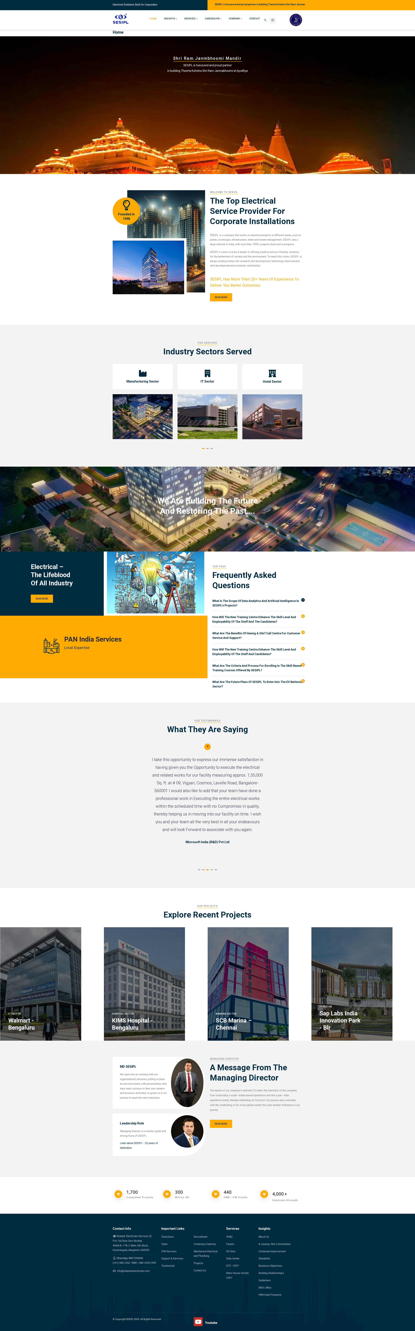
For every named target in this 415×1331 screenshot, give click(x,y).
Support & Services (172, 1258)
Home (153, 18)
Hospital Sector (123, 1013)
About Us (264, 1236)
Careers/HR (212, 18)
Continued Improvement (272, 1251)
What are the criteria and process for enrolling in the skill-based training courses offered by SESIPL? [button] (257, 668)
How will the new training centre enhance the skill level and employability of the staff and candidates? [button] (254, 652)
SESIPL (129, 1319)
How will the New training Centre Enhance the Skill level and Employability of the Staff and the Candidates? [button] (254, 619)
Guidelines (265, 1280)
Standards (264, 1258)
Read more (221, 297)
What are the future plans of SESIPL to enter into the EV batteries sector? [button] (257, 684)
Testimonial (167, 1265)
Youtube (211, 1323)
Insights (169, 18)
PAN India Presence (270, 1294)
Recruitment (200, 1236)
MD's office (265, 1287)
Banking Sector (226, 1013)
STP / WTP (232, 1265)
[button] (203, 448)
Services (190, 18)
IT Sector (14, 1013)
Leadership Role (132, 1123)
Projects (198, 1263)
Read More (123, 93)
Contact (254, 18)
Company (234, 18)
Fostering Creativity (205, 1244)
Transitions (167, 1236)
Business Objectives (270, 1265)
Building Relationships (271, 1273)
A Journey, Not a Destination (274, 1244)
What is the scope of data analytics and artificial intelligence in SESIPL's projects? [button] (255, 603)
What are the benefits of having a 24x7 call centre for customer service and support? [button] (256, 635)
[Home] (121, 18)
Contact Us (200, 1270)
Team (164, 1244)
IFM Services (169, 1251)
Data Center (232, 1258)
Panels (230, 1244)
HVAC (229, 1236)
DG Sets (231, 1251)
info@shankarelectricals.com (133, 1271)
